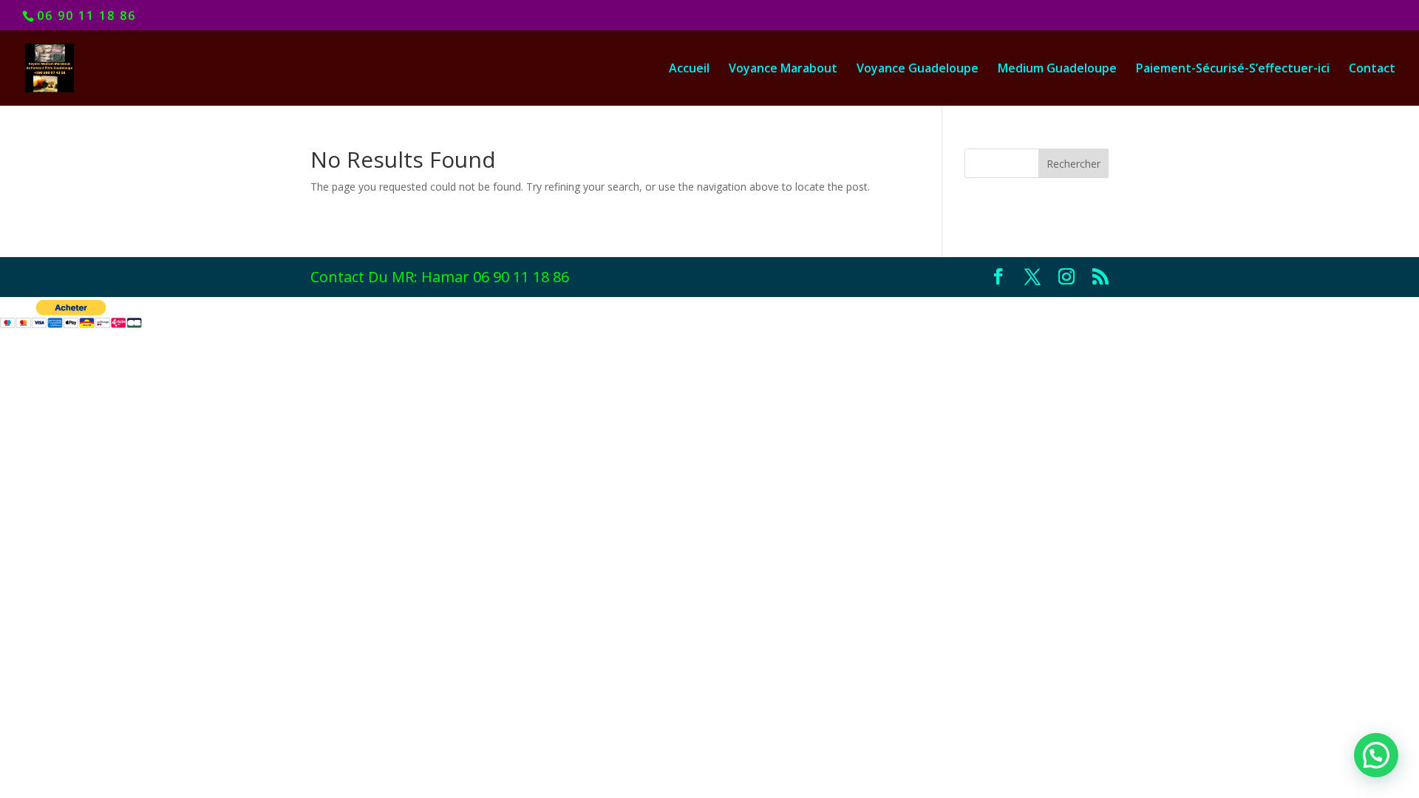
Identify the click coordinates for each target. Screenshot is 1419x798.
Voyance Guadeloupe (918, 69)
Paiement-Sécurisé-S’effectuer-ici (1233, 69)
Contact (1372, 69)
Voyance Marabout (783, 69)
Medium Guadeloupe (1057, 69)
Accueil (689, 69)
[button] (1376, 755)
